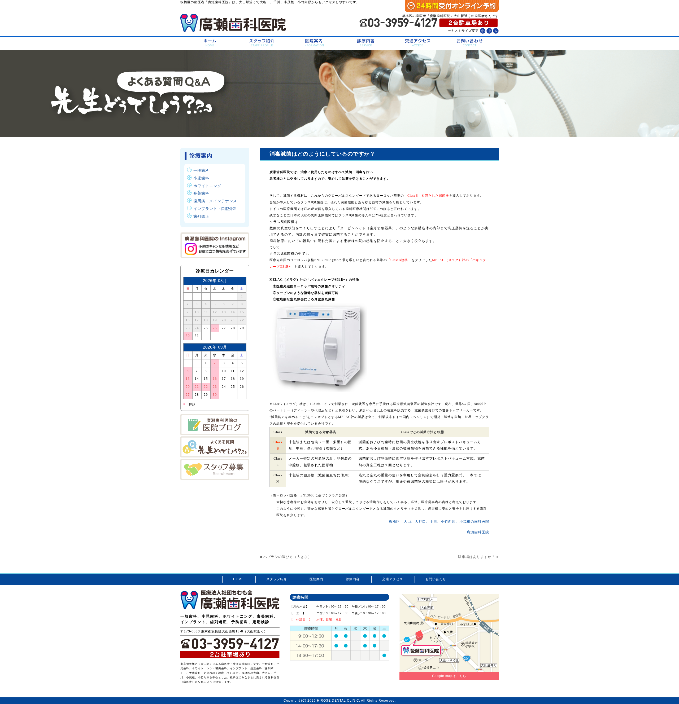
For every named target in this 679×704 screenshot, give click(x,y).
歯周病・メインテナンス (215, 201)
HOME (209, 43)
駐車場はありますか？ (476, 557)
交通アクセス (417, 43)
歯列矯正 (201, 216)
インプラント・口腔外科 (215, 208)
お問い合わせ (469, 43)
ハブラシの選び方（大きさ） (287, 557)
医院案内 (313, 43)
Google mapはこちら (449, 676)
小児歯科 (201, 178)
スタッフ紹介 (261, 43)
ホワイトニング (207, 186)
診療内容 (365, 43)
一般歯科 (201, 170)
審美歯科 (201, 193)
